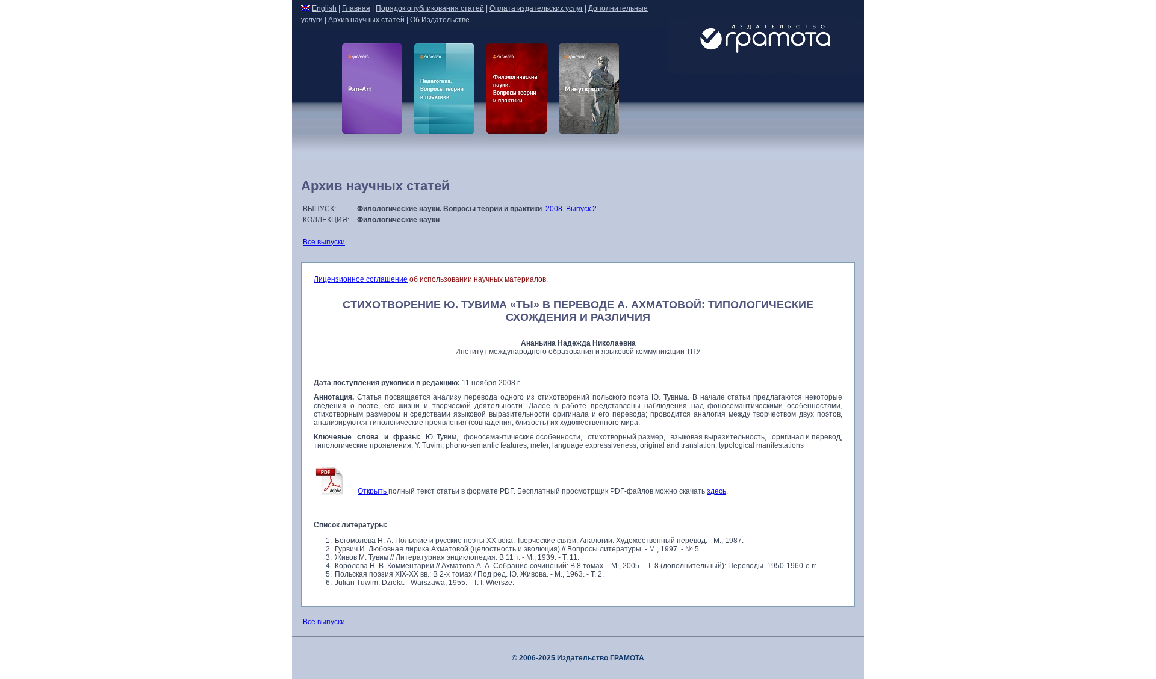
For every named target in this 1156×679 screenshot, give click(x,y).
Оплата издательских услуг (536, 8)
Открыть (373, 491)
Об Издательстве (440, 20)
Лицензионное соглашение (361, 279)
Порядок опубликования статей (430, 8)
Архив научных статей (366, 20)
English (324, 8)
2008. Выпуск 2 (571, 209)
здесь (716, 491)
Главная (356, 8)
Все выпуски (324, 242)
